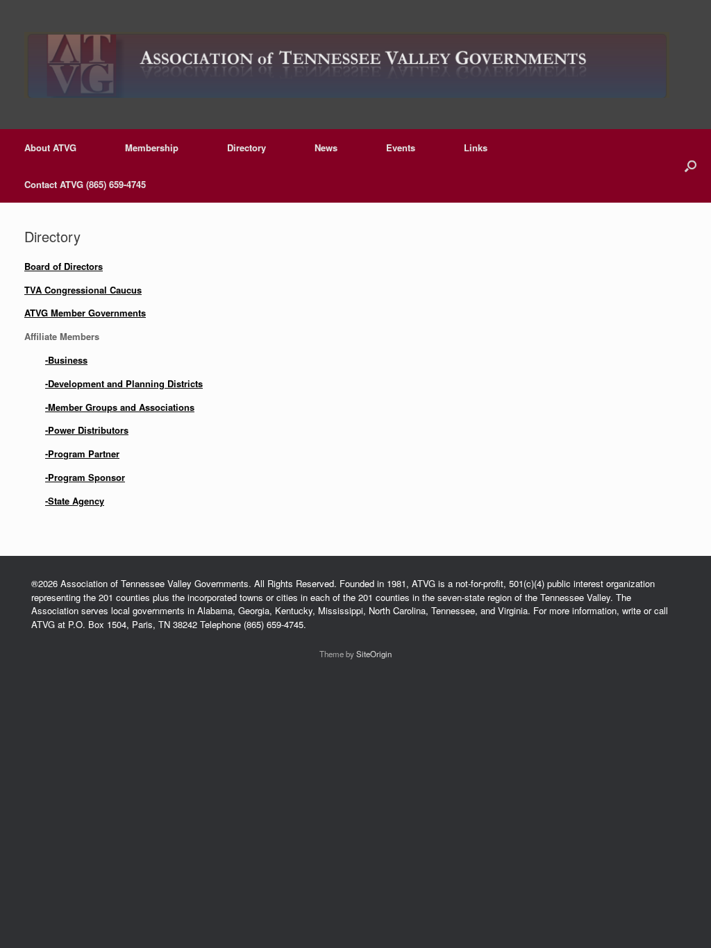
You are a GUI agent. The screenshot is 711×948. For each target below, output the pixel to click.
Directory (246, 147)
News (326, 147)
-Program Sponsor (85, 477)
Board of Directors (63, 266)
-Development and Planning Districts (124, 383)
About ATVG (50, 147)
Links (475, 147)
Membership (151, 147)
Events (400, 147)
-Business (66, 359)
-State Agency (74, 500)
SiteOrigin (374, 653)
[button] (690, 166)
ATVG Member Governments (85, 312)
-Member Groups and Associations (119, 407)
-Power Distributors (86, 430)
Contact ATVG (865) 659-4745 (85, 184)
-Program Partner (82, 453)
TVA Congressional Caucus (83, 289)
